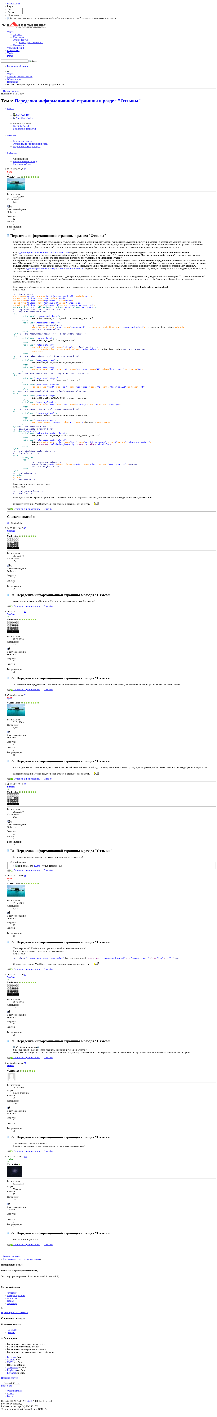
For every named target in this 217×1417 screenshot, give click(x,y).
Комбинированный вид (25, 161)
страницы (12, 1303)
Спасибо (48, 509)
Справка (17, 34)
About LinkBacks (23, 118)
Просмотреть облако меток (14, 1312)
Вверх (10, 1396)
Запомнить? (16, 15)
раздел (10, 1301)
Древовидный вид (22, 164)
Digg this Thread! (21, 126)
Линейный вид (20, 159)
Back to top (6, 1385)
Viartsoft (28, 1401)
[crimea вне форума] (11, 1080)
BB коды (11, 1357)
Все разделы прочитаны (31, 42)
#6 (25, 875)
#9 (25, 1156)
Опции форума (20, 40)
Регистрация (13, 3)
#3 (25, 611)
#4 (25, 694)
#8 (25, 1063)
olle (8, 523)
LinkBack (10, 109)
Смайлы (11, 1359)
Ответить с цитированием (26, 509)
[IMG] (10, 1362)
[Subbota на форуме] (13, 548)
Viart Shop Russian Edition (19, 76)
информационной (16, 1295)
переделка (12, 1298)
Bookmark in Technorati (24, 128)
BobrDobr (12, 1330)
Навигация (18, 45)
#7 (25, 974)
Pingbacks (12, 1370)
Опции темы (11, 135)
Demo (10, 56)
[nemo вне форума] (16, 189)
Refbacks (11, 1373)
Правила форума (9, 1378)
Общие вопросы (15, 79)
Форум (10, 32)
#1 (25, 169)
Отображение (12, 153)
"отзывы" (12, 1293)
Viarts (10, 53)
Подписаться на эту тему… (26, 146)
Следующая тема (31, 1259)
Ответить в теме (10, 91)
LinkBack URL (23, 115)
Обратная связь (14, 1390)
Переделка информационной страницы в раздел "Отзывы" (78, 100)
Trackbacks (12, 1367)
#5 (25, 784)
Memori (11, 1332)
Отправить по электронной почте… (31, 143)
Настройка (12, 82)
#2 (25, 528)
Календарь (18, 37)
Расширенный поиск (17, 66)
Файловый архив (15, 48)
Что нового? (13, 50)
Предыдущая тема (12, 1259)
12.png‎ (37, 866)
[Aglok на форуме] (14, 1176)
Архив (10, 1393)
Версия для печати (22, 141)
